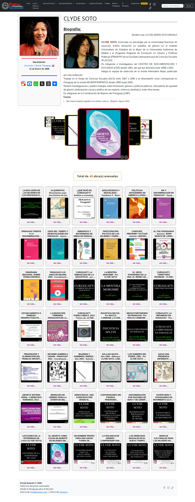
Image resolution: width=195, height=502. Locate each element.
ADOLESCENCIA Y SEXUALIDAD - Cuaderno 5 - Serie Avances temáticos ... (110, 192)
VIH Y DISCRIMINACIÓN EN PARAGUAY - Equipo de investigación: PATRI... (164, 192)
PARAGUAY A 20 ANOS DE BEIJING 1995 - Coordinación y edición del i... (58, 274)
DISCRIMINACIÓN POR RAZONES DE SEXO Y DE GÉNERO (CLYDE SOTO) (137, 397)
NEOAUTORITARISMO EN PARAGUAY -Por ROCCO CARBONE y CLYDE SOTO (137, 315)
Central (37, 65)
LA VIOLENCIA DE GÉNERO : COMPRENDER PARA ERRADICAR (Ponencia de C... (110, 438)
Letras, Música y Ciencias (36, 6)
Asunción (28, 65)
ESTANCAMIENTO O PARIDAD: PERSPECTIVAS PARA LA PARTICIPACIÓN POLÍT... (31, 315)
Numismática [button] (81, 3)
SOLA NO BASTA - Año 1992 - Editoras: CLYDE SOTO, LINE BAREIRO (111, 356)
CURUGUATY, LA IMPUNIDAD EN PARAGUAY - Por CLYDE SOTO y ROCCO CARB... (164, 315)
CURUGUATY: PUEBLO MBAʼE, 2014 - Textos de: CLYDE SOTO (84, 315)
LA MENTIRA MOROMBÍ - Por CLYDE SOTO (110, 274)
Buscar (188, 6)
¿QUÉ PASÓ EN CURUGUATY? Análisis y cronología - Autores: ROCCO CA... (84, 192)
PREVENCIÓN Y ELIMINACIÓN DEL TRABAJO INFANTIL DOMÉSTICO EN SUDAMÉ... (31, 356)
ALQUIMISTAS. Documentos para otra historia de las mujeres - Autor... (58, 192)
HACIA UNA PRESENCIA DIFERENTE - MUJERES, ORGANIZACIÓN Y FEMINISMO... (163, 356)
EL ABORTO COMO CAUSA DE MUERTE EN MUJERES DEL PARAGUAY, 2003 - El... (57, 438)
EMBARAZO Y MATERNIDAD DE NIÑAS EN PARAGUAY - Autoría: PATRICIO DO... (84, 233)
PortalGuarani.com (38, 492)
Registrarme (139, 3)
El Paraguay (125, 5)
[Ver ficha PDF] (21, 86)
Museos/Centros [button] (49, 3)
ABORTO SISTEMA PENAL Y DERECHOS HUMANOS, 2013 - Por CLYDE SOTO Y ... (31, 397)
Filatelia (107, 3)
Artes (28, 3)
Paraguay (46, 65)
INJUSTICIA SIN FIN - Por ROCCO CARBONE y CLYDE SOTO (111, 315)
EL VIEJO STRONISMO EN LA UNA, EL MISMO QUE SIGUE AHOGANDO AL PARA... (137, 274)
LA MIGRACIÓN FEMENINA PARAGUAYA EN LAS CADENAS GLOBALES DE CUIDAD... (58, 315)
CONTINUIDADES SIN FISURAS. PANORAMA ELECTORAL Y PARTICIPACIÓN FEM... (110, 397)
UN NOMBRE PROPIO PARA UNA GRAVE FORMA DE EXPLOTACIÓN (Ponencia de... (84, 438)
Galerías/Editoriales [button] (66, 3)
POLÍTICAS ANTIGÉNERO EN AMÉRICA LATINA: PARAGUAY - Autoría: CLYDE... (137, 192)
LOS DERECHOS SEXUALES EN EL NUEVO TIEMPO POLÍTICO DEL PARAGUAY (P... (137, 438)
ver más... (31, 222)
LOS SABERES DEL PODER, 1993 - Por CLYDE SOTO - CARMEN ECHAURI (137, 356)
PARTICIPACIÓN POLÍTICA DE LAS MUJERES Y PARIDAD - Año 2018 (110, 233)
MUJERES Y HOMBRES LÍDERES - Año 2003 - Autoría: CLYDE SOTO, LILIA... (84, 356)
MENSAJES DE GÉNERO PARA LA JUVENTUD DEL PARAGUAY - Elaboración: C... (58, 397)
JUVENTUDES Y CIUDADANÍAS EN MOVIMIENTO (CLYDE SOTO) (163, 397)
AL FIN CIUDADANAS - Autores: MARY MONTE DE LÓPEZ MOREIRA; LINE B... (163, 233)
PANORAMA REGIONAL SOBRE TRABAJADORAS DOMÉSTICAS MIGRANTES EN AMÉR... (31, 274)
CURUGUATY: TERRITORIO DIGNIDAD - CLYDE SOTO (163, 274)
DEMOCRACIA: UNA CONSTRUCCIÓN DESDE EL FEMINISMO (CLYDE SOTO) (84, 397)
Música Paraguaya (116, 5)
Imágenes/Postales (95, 3)
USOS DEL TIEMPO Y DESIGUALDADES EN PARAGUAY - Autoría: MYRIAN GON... (58, 233)
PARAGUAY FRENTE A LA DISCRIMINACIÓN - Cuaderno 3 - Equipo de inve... (31, 233)
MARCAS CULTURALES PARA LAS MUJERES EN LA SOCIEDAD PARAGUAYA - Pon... (163, 438)
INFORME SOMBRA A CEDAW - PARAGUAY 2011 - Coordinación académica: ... (58, 356)
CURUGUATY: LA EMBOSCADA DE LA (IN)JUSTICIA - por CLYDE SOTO (84, 274)
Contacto (63, 492)
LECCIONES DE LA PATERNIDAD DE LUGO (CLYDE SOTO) (31, 438)
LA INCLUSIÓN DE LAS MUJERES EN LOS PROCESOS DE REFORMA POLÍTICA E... (31, 192)
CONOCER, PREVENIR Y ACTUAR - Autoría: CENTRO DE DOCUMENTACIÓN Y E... (137, 233)
